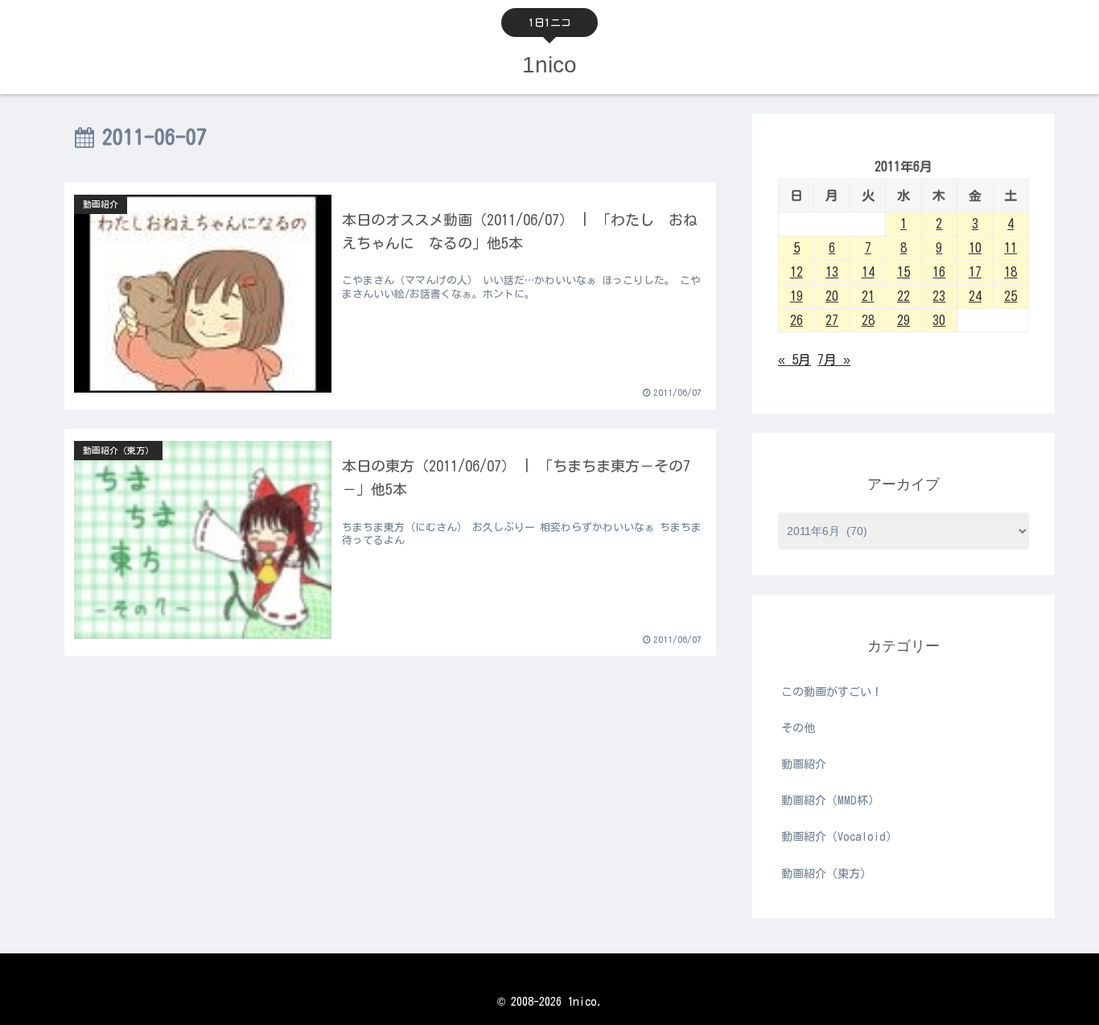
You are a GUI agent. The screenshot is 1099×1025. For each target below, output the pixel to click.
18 (1010, 272)
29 (903, 320)
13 (831, 272)
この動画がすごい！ (832, 692)
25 (1010, 296)
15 (903, 272)
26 (796, 320)
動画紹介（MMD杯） (830, 800)
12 (796, 272)
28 (868, 320)
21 (868, 296)
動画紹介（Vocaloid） (839, 836)
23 (938, 296)
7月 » (833, 359)
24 (975, 296)
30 (938, 320)
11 (1010, 247)
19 (796, 296)
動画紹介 (803, 764)
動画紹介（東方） (826, 873)
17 (975, 272)
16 (938, 272)
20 (831, 296)
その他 (798, 728)
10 (975, 247)
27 (831, 320)
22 (903, 296)
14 (868, 272)
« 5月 (794, 359)
